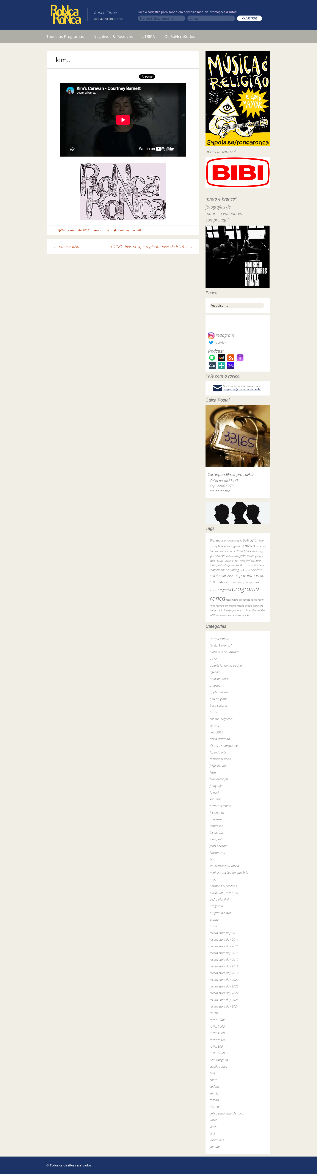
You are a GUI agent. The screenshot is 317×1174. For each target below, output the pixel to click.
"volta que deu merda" (224, 652)
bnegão (238, 540)
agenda (215, 672)
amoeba (215, 685)
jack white (239, 560)
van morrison (236, 615)
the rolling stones (248, 610)
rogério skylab (244, 605)
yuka (247, 615)
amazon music (219, 679)
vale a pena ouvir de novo (226, 1113)
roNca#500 (217, 1033)
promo (214, 919)
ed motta (220, 556)
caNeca (249, 545)
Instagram (224, 335)
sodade (214, 1087)
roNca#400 (217, 1026)
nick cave (245, 570)
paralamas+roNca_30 (224, 893)
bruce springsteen (230, 546)
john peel (215, 565)
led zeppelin (228, 565)
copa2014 (216, 732)
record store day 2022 (224, 993)
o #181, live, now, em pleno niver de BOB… (151, 246)
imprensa (216, 819)
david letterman (220, 739)
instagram (216, 832)
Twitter (221, 342)
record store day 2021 (224, 986)
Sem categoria (219, 1060)
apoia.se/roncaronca (109, 19)
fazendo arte (218, 752)
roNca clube (217, 1020)
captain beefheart (221, 719)
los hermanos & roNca (224, 866)
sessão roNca (218, 1066)
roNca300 (216, 1046)
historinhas (217, 812)
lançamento (217, 853)
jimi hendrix (253, 560)
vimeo (213, 1127)
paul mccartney (232, 582)
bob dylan (250, 540)
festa (213, 772)
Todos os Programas (65, 36)
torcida (214, 1100)
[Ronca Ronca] (66, 15)
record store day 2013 (224, 933)
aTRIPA (148, 36)
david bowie (243, 551)
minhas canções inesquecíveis (229, 873)
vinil (212, 1133)
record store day (234, 599)
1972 (213, 659)
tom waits (221, 615)
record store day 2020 (224, 980)
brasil (213, 712)
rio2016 (215, 1013)
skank (256, 605)
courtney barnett (129, 230)
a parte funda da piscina (226, 665)
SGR (212, 1073)
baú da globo (219, 699)
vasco (213, 1120)
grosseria (215, 799)
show (213, 1080)
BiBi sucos (216, 540)
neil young (232, 570)
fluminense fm (219, 779)
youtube (103, 230)
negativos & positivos (223, 886)
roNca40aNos (219, 1053)
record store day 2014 (224, 939)
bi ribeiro (229, 540)
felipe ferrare (218, 766)
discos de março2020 (224, 746)
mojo (213, 879)
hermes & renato (220, 806)
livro (212, 859)
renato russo (250, 599)
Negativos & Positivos (113, 36)
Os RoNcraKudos (179, 36)
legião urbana (244, 565)
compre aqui (217, 220)
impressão (216, 826)
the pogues (231, 610)
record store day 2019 (224, 973)
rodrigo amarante (226, 605)
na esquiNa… (68, 246)
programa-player (221, 913)
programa (224, 590)
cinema (214, 726)
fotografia (216, 786)
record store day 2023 (224, 1000)
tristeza (214, 1107)
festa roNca (247, 556)
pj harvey (247, 582)
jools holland (218, 846)
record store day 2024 (224, 1006)
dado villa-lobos (227, 551)
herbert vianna (224, 560)
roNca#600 (217, 1040)
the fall (221, 610)
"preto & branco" (221, 645)
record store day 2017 (224, 959)
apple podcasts (219, 692)
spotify (214, 1093)
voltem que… (218, 1140)
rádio (213, 926)
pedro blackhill (219, 899)
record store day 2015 (224, 946)
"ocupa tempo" (219, 639)
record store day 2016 (224, 953)
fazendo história (220, 759)
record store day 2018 (224, 966)
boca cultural (218, 705)
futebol (214, 792)
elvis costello (232, 556)
